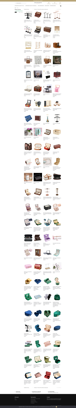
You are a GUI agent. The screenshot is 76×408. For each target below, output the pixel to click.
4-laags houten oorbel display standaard (38, 51)
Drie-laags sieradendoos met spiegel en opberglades (57, 213)
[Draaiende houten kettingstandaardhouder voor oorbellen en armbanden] (57, 192)
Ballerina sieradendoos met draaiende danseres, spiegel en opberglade (28, 109)
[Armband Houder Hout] (47, 88)
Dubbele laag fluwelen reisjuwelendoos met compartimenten (56, 228)
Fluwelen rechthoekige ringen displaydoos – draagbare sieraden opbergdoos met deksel (28, 350)
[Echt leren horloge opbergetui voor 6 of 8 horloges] (38, 238)
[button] (59, 6)
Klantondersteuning (54, 3)
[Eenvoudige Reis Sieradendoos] (28, 252)
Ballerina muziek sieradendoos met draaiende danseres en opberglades (57, 94)
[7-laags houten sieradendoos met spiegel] (47, 60)
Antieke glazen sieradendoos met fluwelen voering (28, 94)
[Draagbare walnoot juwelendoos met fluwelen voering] (38, 192)
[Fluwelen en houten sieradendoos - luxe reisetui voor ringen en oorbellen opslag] (38, 297)
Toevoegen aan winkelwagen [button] (47, 24)
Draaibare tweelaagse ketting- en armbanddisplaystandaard (47, 197)
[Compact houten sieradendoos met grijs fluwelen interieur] (47, 132)
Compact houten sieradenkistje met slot (56, 138)
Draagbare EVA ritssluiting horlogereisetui (56, 183)
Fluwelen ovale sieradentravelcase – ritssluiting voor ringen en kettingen (56, 334)
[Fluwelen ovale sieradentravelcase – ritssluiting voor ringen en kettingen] (57, 328)
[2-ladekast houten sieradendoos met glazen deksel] (38, 15)
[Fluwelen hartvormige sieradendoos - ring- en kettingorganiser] (38, 313)
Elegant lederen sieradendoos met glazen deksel (47, 258)
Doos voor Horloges (36, 182)
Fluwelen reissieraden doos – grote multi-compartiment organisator (28, 365)
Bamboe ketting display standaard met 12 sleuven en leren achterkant (47, 109)
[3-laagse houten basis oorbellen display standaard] (28, 45)
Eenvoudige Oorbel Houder (56, 243)
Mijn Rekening (49, 3)
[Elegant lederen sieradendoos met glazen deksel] (47, 252)
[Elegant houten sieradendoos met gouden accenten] (38, 252)
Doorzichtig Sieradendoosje (28, 182)
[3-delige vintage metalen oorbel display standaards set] (57, 15)
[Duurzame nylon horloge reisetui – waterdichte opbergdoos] (28, 238)
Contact (16, 399)
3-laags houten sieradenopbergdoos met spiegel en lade (46, 35)
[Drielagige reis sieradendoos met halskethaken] (28, 222)
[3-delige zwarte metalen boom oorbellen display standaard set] (28, 29)
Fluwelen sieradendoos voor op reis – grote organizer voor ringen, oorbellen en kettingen (57, 381)
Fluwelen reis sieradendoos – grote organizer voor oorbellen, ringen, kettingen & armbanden (38, 350)
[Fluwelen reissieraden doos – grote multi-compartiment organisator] (28, 359)
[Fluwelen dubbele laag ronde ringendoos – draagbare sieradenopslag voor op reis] (57, 281)
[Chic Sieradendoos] (38, 132)
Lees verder (37, 82)
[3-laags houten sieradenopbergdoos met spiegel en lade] (47, 29)
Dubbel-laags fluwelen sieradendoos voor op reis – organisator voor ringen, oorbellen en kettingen (37, 229)
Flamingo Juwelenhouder (56, 271)
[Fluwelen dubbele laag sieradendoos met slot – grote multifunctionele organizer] (28, 297)
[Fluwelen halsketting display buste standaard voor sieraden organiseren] (47, 297)
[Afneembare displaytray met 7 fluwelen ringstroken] (47, 75)
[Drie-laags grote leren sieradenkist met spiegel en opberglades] (38, 207)
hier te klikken (59, 399)
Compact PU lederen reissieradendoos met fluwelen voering (46, 153)
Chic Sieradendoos (36, 137)
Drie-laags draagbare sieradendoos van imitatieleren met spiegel (27, 213)
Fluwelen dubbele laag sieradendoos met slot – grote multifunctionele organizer (28, 303)
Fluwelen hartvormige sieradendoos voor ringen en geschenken (47, 319)
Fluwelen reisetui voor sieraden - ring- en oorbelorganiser (56, 350)
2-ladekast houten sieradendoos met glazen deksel (37, 21)
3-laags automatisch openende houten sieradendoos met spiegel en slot (38, 36)
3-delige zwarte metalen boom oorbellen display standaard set (28, 35)
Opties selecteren (28, 23)
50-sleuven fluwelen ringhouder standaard (37, 66)
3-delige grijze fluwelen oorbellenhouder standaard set (47, 21)
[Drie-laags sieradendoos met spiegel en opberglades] (57, 207)
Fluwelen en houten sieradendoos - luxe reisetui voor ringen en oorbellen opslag (37, 303)
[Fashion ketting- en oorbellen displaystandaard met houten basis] (47, 266)
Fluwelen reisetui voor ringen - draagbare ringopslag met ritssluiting (47, 350)
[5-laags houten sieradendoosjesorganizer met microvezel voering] (57, 45)
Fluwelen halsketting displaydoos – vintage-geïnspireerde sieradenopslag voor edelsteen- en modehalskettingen (57, 304)
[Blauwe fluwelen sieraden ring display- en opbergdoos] (28, 118)
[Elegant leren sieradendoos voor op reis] (57, 252)
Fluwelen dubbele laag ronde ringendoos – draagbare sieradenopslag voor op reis (57, 287)
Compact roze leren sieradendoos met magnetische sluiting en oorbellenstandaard (27, 168)
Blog (15, 398)
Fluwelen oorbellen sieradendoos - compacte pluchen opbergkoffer (37, 334)
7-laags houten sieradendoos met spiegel (47, 66)
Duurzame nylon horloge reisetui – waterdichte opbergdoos (27, 244)
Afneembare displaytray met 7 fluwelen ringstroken (47, 80)
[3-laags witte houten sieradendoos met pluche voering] (57, 29)
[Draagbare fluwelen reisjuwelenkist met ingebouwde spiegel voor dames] (28, 192)
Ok (56, 406)
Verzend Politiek (33, 399)
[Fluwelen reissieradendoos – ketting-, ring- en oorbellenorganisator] (38, 359)
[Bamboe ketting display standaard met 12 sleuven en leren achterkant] (47, 103)
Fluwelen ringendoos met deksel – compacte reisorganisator (37, 381)
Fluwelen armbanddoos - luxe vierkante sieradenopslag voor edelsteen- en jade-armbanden (28, 288)
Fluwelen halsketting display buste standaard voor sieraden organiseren (47, 303)
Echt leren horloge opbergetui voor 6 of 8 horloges (37, 244)
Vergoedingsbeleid (33, 400)
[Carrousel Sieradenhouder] (28, 132)
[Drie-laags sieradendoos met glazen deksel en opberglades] (47, 207)
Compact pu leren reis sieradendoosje (56, 152)
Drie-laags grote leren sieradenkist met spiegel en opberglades (37, 213)
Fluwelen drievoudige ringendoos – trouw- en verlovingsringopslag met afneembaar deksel (46, 288)
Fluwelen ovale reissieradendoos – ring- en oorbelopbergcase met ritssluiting (47, 334)
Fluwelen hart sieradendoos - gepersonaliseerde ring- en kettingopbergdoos (28, 319)
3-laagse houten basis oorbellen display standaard (28, 51)
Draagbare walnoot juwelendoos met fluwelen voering (37, 198)
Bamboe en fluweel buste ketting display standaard (37, 109)
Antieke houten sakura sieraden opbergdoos (37, 94)
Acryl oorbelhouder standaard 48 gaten (28, 80)
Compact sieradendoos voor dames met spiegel (37, 167)
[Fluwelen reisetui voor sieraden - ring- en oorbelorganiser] (57, 344)
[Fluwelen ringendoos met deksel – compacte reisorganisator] (38, 375)
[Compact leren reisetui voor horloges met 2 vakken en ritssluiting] (28, 147)
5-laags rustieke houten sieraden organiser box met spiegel (28, 66)
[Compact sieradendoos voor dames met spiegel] (38, 161)
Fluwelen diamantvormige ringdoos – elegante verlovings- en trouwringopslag (37, 288)
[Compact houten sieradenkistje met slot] (57, 132)
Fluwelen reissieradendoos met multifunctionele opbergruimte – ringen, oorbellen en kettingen (56, 366)
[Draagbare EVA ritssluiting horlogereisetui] (57, 177)
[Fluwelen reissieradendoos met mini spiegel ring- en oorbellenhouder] (47, 359)
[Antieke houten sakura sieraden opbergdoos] (38, 88)
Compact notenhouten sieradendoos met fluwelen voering (37, 153)
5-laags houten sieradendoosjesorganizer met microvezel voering (57, 51)
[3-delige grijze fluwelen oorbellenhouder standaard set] (47, 15)
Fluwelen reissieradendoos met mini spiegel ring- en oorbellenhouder (47, 365)
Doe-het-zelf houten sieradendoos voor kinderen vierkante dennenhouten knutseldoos (57, 168)
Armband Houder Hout (46, 93)
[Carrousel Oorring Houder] (57, 118)
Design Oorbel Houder (46, 166)
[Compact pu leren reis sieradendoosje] (57, 147)
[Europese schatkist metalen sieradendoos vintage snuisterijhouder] (38, 266)
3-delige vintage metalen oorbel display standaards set (57, 20)
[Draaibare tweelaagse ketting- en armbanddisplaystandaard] (47, 192)
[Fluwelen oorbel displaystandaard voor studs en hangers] (28, 328)
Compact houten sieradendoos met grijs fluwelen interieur (46, 138)
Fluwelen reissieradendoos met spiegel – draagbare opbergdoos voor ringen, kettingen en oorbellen (27, 381)
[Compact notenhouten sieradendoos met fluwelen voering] (38, 147)
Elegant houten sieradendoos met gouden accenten (38, 258)
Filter (15, 12)
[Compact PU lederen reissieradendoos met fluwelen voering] (47, 147)
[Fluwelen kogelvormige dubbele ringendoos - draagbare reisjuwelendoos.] (57, 313)
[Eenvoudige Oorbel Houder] (57, 238)
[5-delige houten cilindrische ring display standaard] (47, 45)
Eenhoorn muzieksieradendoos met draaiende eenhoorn (46, 244)
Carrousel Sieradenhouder (27, 137)
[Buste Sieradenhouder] (47, 118)
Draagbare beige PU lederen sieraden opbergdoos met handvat (47, 183)
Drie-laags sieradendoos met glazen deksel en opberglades (47, 213)
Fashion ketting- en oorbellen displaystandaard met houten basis (47, 272)
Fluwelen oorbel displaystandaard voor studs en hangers (28, 334)
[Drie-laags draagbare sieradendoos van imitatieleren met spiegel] (28, 207)
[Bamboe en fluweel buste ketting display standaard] (38, 103)
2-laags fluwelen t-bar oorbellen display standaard (28, 20)
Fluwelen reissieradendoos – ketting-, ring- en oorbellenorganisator (37, 365)
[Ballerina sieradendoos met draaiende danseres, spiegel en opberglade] (28, 103)
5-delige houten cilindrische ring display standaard (47, 51)
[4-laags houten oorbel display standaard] (38, 45)
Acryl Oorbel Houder (55, 65)
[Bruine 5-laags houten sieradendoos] (38, 118)
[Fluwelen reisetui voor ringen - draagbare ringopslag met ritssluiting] (47, 344)
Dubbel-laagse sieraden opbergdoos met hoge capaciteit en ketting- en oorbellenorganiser (46, 229)
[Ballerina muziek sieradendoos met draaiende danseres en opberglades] (57, 88)
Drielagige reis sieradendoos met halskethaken (28, 228)
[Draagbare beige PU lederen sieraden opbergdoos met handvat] (47, 177)
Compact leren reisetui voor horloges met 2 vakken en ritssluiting (28, 153)
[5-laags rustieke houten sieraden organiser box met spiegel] (28, 60)
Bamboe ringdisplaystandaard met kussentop (57, 109)
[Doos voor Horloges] (38, 177)
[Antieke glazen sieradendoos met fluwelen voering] (28, 88)
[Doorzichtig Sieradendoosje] (28, 177)
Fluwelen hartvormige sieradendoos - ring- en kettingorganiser (37, 319)
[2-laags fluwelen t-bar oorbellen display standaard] (28, 15)
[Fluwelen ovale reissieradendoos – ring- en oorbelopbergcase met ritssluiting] (47, 328)
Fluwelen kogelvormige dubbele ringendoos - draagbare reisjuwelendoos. (57, 319)
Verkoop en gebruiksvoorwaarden (35, 398)
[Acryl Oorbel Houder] (57, 60)
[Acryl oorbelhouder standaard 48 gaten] (28, 75)
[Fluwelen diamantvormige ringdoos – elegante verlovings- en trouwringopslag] (38, 281)
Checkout (60, 3)
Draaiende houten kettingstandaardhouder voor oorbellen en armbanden (57, 198)
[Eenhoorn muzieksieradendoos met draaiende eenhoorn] (47, 238)
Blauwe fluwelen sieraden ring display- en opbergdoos (28, 124)
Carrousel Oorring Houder (56, 123)
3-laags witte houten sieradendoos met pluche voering (56, 35)
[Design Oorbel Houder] (47, 161)
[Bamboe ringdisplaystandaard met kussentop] (57, 103)
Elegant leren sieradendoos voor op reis (57, 258)
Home (15, 7)
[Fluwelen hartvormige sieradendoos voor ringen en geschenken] (47, 313)
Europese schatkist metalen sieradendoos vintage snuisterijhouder (37, 272)
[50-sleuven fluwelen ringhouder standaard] (38, 60)
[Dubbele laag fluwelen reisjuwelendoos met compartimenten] (57, 222)
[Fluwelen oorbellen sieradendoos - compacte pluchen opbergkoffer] (38, 328)
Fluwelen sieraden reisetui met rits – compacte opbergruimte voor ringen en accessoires (47, 381)
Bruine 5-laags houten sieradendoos (37, 124)
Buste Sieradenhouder (46, 123)
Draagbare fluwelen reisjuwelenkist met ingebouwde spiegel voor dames (27, 198)
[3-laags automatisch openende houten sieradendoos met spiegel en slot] (38, 29)
